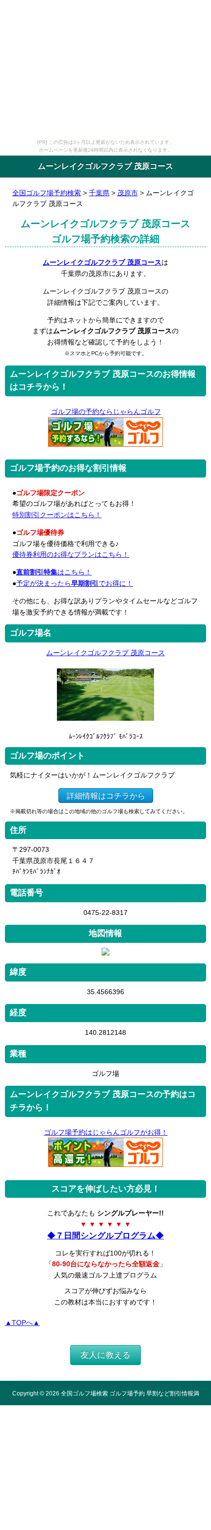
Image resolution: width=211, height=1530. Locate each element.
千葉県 (99, 193)
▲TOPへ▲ (22, 1322)
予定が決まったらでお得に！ (74, 583)
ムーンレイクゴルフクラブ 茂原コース (102, 262)
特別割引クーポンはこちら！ (57, 515)
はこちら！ (54, 572)
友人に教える (105, 1355)
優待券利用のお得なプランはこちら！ (70, 554)
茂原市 (127, 193)
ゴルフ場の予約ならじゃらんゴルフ (106, 411)
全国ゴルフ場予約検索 (46, 193)
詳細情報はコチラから (106, 795)
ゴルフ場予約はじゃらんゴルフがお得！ (106, 1132)
